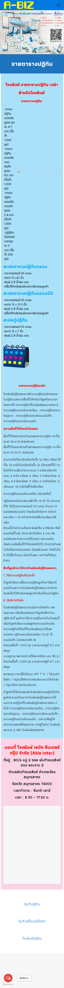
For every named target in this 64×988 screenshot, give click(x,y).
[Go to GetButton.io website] (8, 984)
